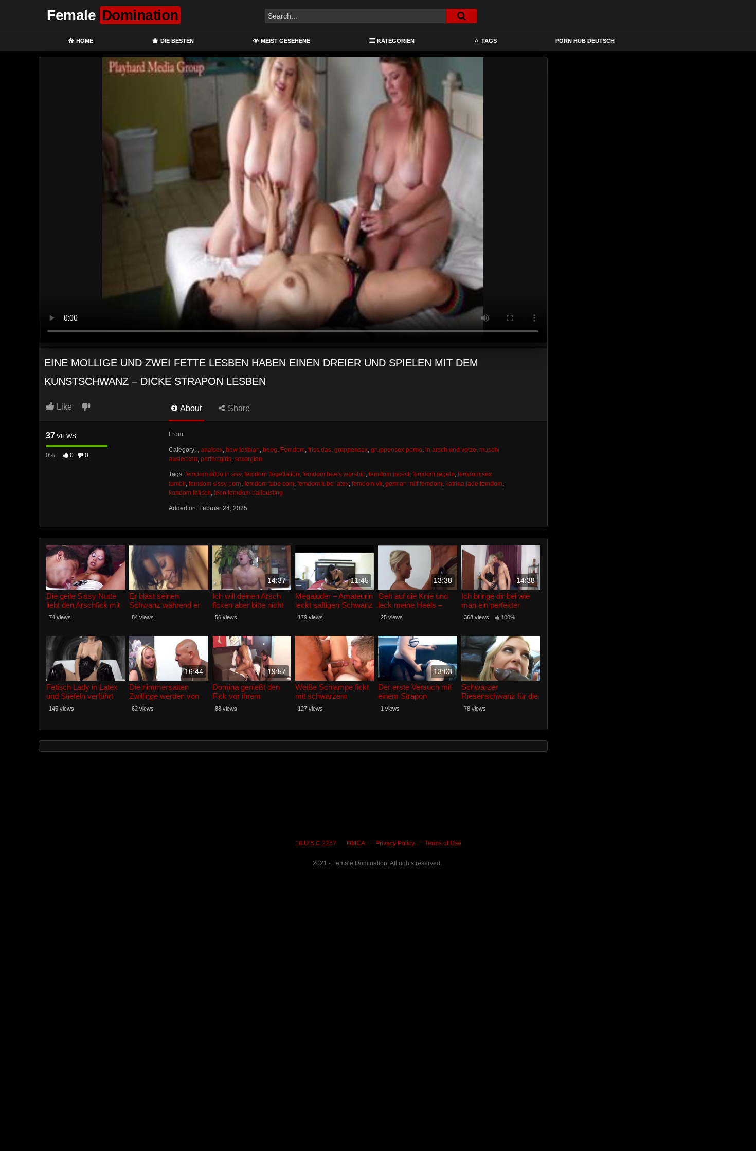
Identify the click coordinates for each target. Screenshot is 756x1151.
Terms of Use (443, 843)
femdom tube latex (323, 483)
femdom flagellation (271, 474)
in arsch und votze (450, 449)
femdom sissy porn (215, 483)
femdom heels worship (334, 474)
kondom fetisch (190, 493)
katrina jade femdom (473, 483)
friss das (319, 449)
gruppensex (351, 449)
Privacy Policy (395, 843)
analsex (212, 449)
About (190, 408)
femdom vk (367, 483)
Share (238, 408)
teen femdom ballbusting (248, 493)
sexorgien (248, 459)
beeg (270, 449)
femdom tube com (269, 483)
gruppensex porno (396, 449)
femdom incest (389, 474)
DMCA (356, 843)
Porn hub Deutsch (585, 41)
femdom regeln (433, 474)
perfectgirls (216, 459)
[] (461, 16)
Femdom (292, 449)
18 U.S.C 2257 (315, 843)
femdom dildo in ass (213, 474)
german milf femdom (413, 483)
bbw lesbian (243, 449)
